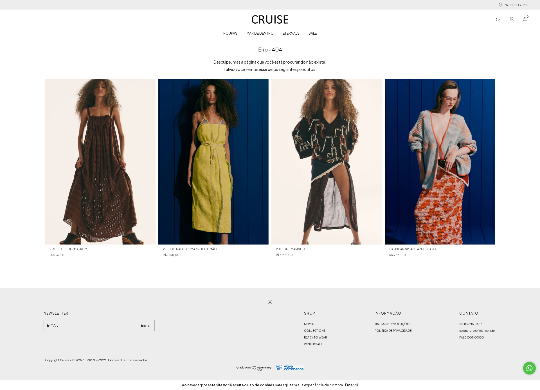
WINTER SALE (313, 344)
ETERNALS (291, 33)
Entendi (351, 385)
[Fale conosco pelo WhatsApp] (529, 368)
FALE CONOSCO (471, 337)
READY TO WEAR (315, 337)
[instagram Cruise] (270, 301)
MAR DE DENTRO (260, 33)
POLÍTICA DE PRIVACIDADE (393, 330)
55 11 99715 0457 (470, 324)
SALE (313, 33)
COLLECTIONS (315, 330)
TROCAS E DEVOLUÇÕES (393, 324)
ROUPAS (230, 33)
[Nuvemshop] (254, 369)
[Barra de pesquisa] (498, 19)
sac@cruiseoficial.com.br (477, 330)
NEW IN (309, 324)
